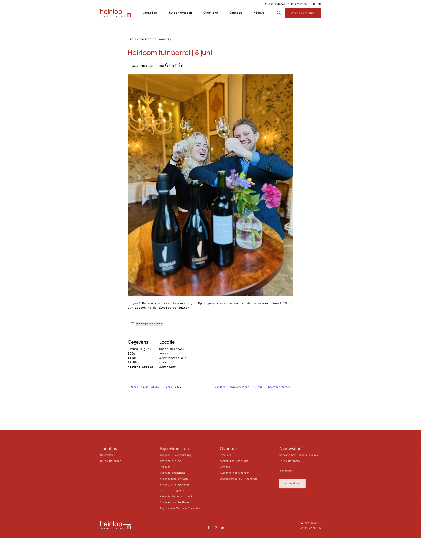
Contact (235, 13)
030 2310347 (277, 4)
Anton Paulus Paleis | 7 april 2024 (156, 387)
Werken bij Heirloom (234, 461)
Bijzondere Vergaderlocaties (180, 508)
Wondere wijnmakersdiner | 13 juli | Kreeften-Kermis (253, 387)
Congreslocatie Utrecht (176, 502)
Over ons (210, 13)
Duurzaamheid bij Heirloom (238, 478)
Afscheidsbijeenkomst (175, 478)
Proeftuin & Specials (175, 484)
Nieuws (259, 13)
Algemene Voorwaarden (234, 472)
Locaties (149, 13)
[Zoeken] (279, 13)
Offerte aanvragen (303, 12)
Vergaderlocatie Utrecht (177, 496)
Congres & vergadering (175, 455)
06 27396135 (298, 4)
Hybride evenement (172, 472)
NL (314, 4)
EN (319, 4)
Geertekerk (107, 455)
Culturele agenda (172, 490)
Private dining (170, 461)
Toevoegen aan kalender (150, 323)
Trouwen (165, 467)
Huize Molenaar (110, 461)
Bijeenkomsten (180, 13)
